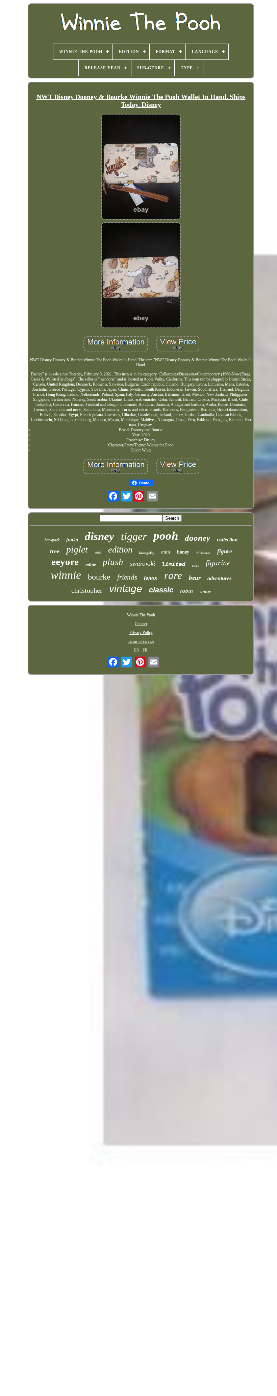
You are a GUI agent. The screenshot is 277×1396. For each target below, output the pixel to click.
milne (90, 564)
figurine (218, 563)
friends (127, 577)
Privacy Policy (141, 632)
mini (165, 552)
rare (173, 575)
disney (99, 536)
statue (205, 591)
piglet (77, 549)
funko (72, 539)
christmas (203, 553)
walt (98, 552)
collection (227, 539)
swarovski (142, 563)
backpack (52, 540)
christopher (86, 590)
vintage (125, 588)
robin (186, 590)
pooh (165, 535)
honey (183, 552)
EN (137, 650)
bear (195, 577)
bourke (99, 576)
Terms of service (141, 641)
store (195, 565)
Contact (141, 623)
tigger (134, 536)
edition (120, 550)
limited (173, 564)
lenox (150, 578)
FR (145, 650)
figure (224, 551)
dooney (197, 537)
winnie (66, 575)
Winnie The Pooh (141, 615)
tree (54, 551)
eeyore (65, 561)
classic (161, 590)
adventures (219, 578)
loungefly (146, 553)
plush (113, 562)
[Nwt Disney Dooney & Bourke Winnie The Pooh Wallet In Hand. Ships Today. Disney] (140, 167)
